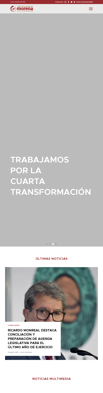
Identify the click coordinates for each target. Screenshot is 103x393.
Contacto (59, 2)
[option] (51, 129)
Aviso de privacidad (84, 2)
